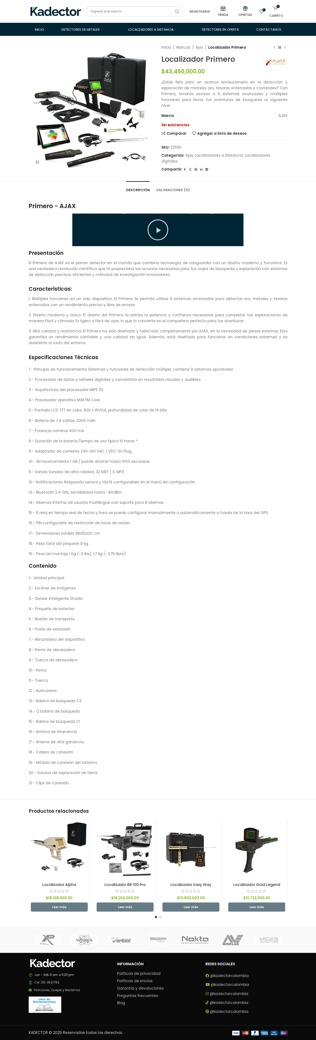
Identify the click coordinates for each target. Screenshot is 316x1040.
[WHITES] (84, 940)
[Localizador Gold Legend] (256, 849)
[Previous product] (274, 47)
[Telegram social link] (207, 170)
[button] (158, 230)
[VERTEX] (121, 940)
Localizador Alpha (59, 884)
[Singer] (157, 940)
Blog (121, 1002)
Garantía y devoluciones (140, 988)
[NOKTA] (195, 940)
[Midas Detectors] (268, 940)
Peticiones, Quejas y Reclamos (57, 990)
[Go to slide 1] (156, 917)
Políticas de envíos (134, 981)
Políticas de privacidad (138, 973)
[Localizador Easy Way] (191, 849)
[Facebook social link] (184, 170)
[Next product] (285, 47)
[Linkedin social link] (201, 170)
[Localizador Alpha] (59, 849)
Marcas (183, 47)
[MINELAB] (231, 940)
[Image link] (52, 962)
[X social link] (190, 170)
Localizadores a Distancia (219, 155)
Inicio (166, 47)
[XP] (47, 940)
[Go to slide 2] (160, 917)
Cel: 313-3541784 (47, 982)
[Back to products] (279, 47)
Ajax (199, 47)
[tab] (138, 187)
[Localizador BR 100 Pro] (125, 849)
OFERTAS (245, 14)
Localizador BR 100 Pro (125, 884)
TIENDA (223, 14)
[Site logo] (56, 11)
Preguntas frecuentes (137, 995)
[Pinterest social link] (196, 170)
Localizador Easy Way (190, 884)
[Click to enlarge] (37, 162)
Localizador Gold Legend (256, 884)
